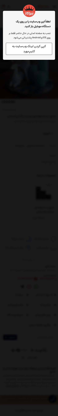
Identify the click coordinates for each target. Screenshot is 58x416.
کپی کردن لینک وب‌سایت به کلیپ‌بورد (29, 49)
